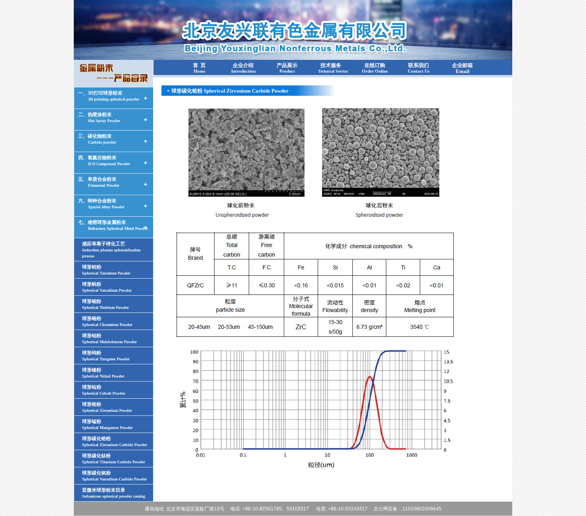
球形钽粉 (106, 269)
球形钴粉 (103, 389)
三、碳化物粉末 (97, 138)
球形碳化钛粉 (113, 458)
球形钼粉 (109, 338)
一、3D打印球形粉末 (108, 95)
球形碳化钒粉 (114, 475)
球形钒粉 (107, 287)
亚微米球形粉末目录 (113, 492)
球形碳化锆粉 (114, 441)
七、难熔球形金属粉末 (113, 225)
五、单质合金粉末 (98, 182)
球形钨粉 (106, 355)
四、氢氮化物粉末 (104, 160)
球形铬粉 (107, 321)
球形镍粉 (103, 372)
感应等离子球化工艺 (111, 249)
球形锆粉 (107, 407)
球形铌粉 (105, 304)
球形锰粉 (107, 424)
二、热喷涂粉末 (99, 117)
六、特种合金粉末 (101, 203)
